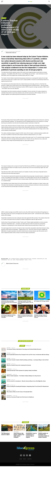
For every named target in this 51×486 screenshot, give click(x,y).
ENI (46, 258)
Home (20, 458)
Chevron (34, 258)
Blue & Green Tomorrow (11, 52)
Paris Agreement (20, 259)
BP (10, 258)
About (24, 458)
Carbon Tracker (15, 258)
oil (11, 259)
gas (9, 259)
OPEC (14, 259)
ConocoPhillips (40, 258)
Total (30, 259)
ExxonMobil (4, 259)
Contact (29, 458)
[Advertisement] (25, 107)
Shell (26, 259)
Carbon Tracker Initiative (25, 258)
